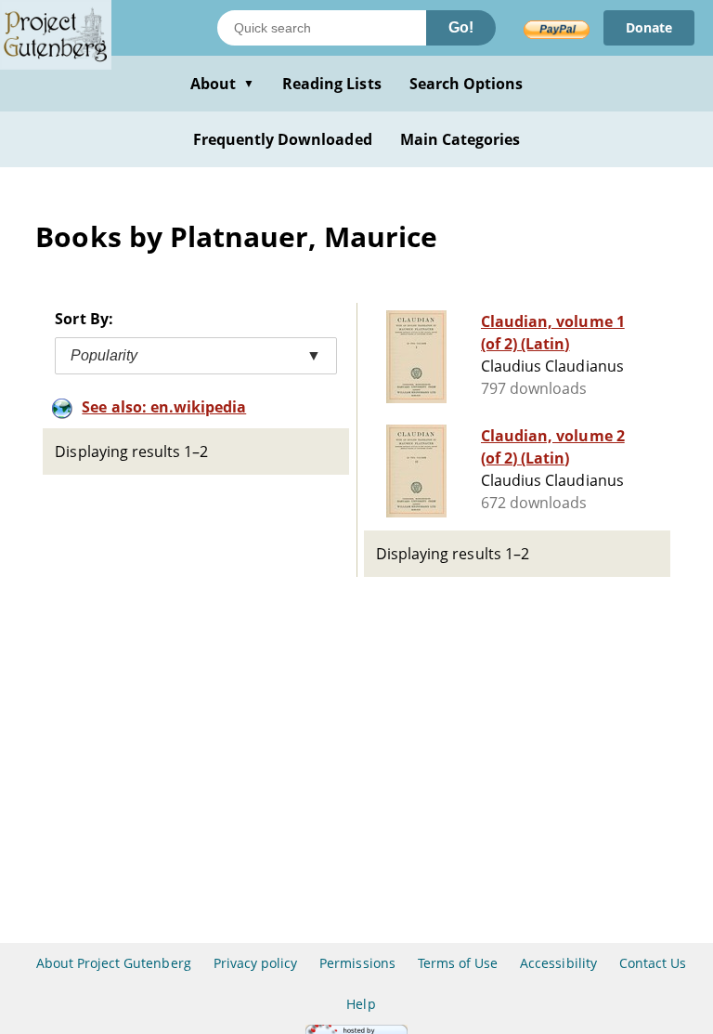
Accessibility (558, 963)
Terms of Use (458, 963)
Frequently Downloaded (282, 139)
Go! (460, 27)
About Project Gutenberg (113, 963)
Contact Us (652, 963)
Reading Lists (332, 83)
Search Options (466, 83)
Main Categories (460, 139)
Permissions (357, 963)
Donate (649, 27)
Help (360, 1004)
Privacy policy (256, 963)
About (222, 83)
